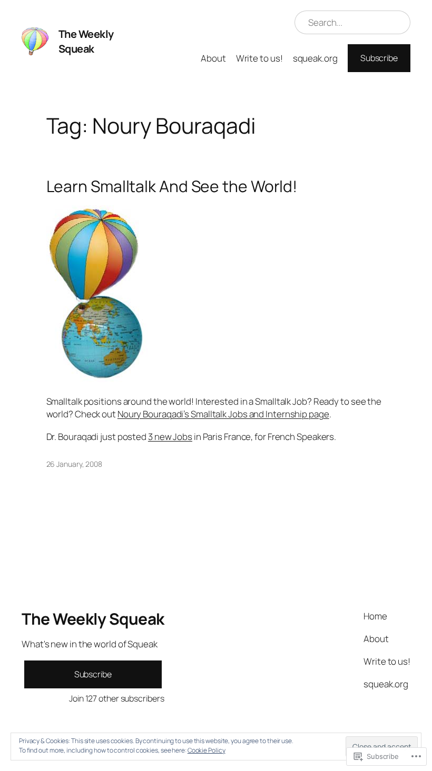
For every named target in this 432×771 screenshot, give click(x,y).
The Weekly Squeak (86, 41)
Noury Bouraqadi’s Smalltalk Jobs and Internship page (223, 414)
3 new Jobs (170, 436)
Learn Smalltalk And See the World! (172, 186)
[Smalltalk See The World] (98, 379)
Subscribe (379, 58)
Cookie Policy (206, 750)
